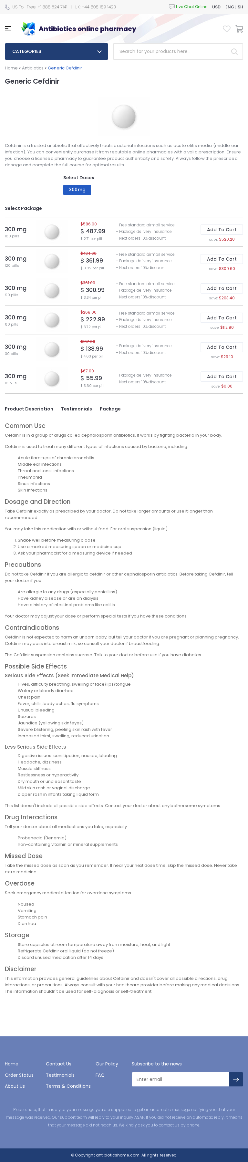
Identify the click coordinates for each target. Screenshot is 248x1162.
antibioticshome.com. (118, 1155)
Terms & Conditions (68, 1086)
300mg (77, 189)
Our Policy (107, 1064)
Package (110, 409)
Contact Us (58, 1064)
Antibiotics (33, 68)
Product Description (29, 409)
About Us (15, 1086)
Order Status (19, 1075)
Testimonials (76, 409)
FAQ (100, 1075)
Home (11, 68)
